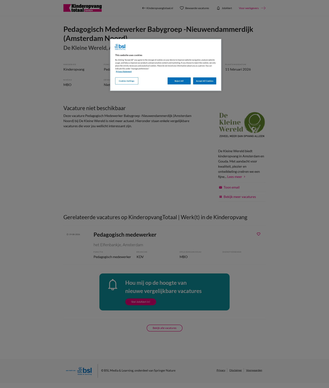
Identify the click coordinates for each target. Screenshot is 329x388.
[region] (165, 65)
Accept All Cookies (204, 81)
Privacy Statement (124, 71)
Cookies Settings (126, 81)
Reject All (179, 81)
